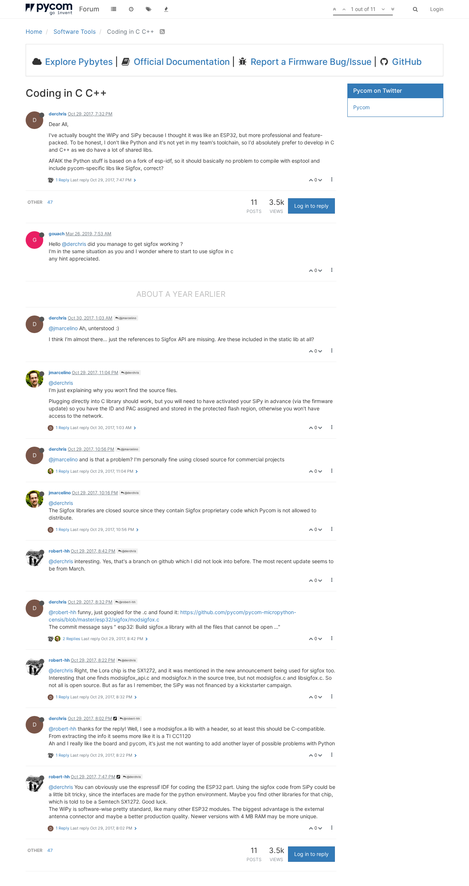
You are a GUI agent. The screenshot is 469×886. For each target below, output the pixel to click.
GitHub (406, 61)
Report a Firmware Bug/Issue (310, 61)
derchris (58, 114)
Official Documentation (181, 61)
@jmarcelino (127, 318)
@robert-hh (127, 602)
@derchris (74, 244)
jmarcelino (60, 372)
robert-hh (59, 551)
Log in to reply (311, 206)
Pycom (361, 107)
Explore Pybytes (78, 61)
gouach (56, 233)
